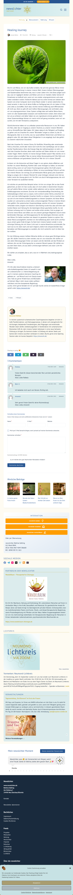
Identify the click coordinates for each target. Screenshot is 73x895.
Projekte (6, 844)
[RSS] (24, 562)
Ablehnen (36, 888)
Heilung (22, 20)
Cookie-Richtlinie (26, 892)
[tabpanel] (36, 767)
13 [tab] (44, 782)
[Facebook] (10, 354)
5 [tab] (21, 782)
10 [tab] (35, 782)
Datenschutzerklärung (38, 892)
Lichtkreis (9, 631)
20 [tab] (64, 782)
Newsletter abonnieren (12, 816)
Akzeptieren (36, 883)
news (11, 298)
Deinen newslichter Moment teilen (52, 751)
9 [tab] (32, 782)
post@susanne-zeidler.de (58, 712)
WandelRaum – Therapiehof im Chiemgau (20, 575)
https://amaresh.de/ (23, 288)
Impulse (6, 853)
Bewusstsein (33, 20)
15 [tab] (49, 782)
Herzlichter (7, 851)
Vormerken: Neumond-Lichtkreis (18, 673)
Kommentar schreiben (14, 435)
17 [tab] (55, 782)
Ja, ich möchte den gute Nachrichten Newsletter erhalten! (27, 460)
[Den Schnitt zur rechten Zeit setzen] (44, 489)
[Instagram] (12, 562)
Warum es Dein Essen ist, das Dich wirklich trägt (59, 500)
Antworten (61, 366)
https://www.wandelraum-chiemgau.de (19, 622)
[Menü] (65, 10)
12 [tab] (41, 782)
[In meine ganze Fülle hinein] (13, 489)
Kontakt (6, 810)
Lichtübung (7, 858)
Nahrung (44, 20)
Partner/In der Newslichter (20, 571)
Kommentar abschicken (16, 465)
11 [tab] (38, 782)
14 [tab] (46, 782)
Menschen (7, 846)
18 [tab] (58, 782)
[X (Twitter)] (16, 562)
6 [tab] (24, 782)
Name (9, 421)
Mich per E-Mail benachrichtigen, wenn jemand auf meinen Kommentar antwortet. (34, 430)
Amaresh (18, 396)
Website (49, 421)
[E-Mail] (33, 354)
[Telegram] (18, 354)
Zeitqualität (8, 861)
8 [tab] (29, 782)
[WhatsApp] (26, 354)
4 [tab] (18, 782)
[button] (70, 868)
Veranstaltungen (14, 694)
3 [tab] (15, 782)
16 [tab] (52, 782)
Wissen (51, 20)
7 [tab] (26, 782)
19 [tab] (61, 782)
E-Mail (29, 421)
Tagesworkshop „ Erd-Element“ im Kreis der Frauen (23, 698)
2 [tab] (12, 782)
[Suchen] (61, 10)
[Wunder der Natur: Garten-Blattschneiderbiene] (29, 489)
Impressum (49, 892)
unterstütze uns (43, 2)
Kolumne (7, 856)
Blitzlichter (7, 863)
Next (66, 768)
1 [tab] (9, 782)
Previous (7, 768)
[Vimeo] (20, 562)
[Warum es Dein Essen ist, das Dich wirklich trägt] (59, 489)
